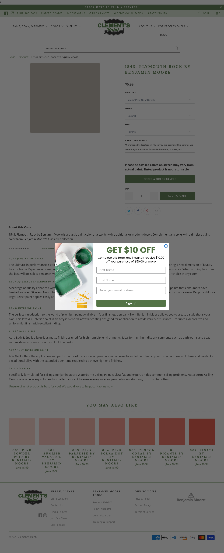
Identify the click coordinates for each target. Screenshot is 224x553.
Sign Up (131, 303)
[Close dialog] (166, 246)
